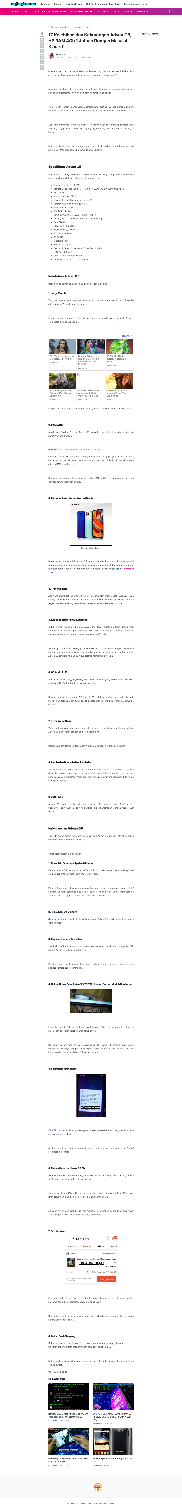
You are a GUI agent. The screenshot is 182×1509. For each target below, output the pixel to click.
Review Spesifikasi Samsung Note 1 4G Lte (113, 1460)
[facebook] (42, 40)
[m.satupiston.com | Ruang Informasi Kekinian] (23, 4)
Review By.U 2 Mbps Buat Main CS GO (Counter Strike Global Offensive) (68, 1415)
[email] (42, 67)
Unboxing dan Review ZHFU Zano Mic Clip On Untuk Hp (68, 1460)
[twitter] (42, 45)
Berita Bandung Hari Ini (136, 4)
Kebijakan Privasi (73, 4)
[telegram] (42, 56)
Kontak (57, 4)
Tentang (45, 4)
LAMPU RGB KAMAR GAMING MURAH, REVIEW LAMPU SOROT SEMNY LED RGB (113, 1416)
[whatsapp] (42, 51)
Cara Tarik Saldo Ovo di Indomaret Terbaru (79, 449)
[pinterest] (42, 62)
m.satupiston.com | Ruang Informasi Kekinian (95, 1503)
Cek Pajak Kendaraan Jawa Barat (103, 4)
